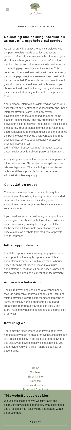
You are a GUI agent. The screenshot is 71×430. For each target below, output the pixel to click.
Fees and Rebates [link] (35, 385)
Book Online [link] (35, 376)
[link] (35, 9)
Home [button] (35, 368)
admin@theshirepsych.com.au (22, 147)
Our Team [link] (35, 372)
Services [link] (35, 381)
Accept (35, 422)
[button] (5, 9)
